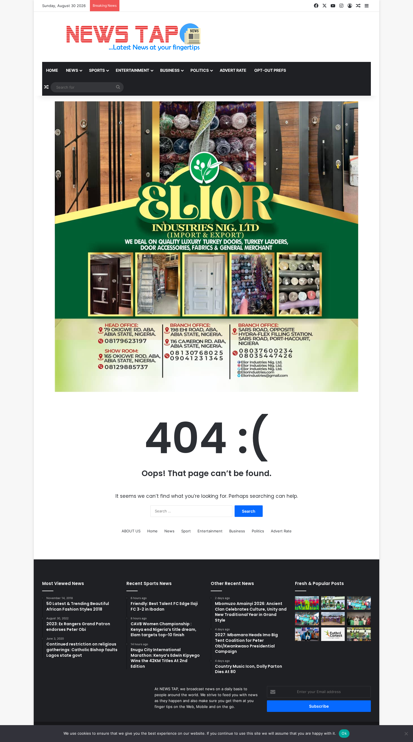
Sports (97, 70)
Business (170, 70)
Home (52, 70)
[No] (406, 733)
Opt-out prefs (270, 70)
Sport (186, 531)
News (72, 70)
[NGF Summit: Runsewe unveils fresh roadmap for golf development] (307, 634)
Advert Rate (233, 70)
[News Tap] (126, 37)
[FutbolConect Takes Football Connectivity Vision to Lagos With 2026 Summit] (333, 634)
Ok (344, 733)
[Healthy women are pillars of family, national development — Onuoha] (333, 619)
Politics (199, 70)
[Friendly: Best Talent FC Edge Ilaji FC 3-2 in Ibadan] (307, 603)
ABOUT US (131, 531)
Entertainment (132, 70)
